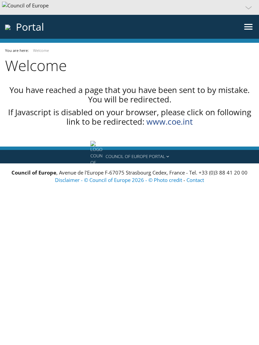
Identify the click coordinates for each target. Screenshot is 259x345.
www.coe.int (169, 121)
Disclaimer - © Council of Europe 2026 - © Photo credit (119, 180)
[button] (129, 7)
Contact (195, 180)
